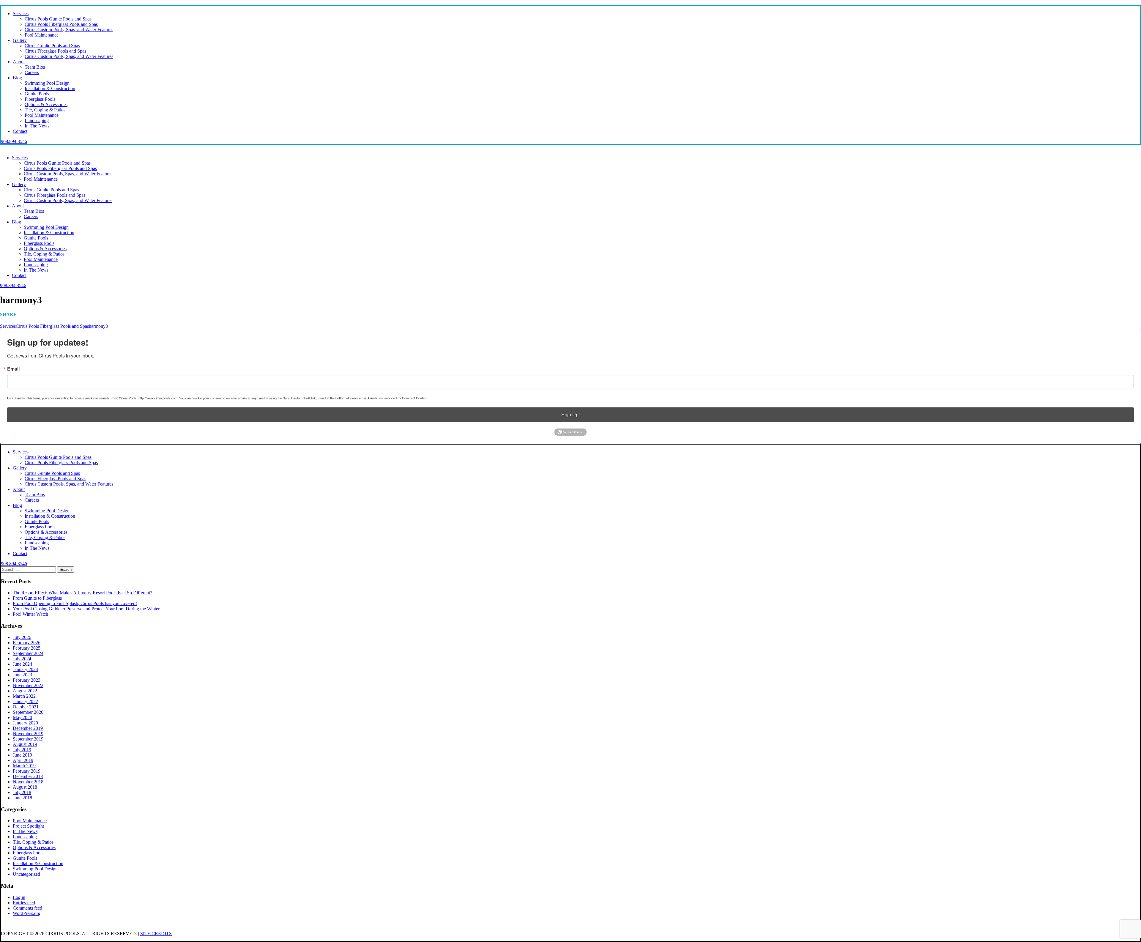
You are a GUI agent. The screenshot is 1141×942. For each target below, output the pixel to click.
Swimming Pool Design (47, 83)
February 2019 (26, 771)
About (19, 61)
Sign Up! (570, 414)
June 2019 (22, 754)
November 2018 (28, 781)
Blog (17, 77)
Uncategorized (26, 874)
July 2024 (22, 658)
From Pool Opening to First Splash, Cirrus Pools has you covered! (75, 603)
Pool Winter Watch (30, 614)
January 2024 (25, 669)
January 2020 (25, 722)
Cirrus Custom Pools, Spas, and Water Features (69, 29)
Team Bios (35, 67)
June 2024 (22, 664)
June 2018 (22, 797)
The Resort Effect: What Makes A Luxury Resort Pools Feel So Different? (82, 592)
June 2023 (22, 674)
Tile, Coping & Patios (45, 109)
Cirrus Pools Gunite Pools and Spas (58, 18)
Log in (19, 897)
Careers (32, 72)
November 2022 (28, 685)
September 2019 (28, 738)
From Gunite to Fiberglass (37, 598)
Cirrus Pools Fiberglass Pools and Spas (61, 24)
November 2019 (28, 733)
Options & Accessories (46, 104)
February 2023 (26, 680)
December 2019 (28, 728)
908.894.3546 (14, 141)
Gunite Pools (37, 93)
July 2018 (22, 792)
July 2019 (22, 749)
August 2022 (25, 690)
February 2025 (26, 647)
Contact (20, 131)
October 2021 (26, 706)
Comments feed (27, 908)
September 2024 (28, 653)
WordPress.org (26, 913)
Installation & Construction (50, 88)
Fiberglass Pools (40, 99)
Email (13, 368)
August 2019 (25, 744)
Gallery (20, 40)
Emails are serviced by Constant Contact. (398, 398)
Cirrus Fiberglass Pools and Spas (55, 50)
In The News (37, 125)
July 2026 (22, 637)
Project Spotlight (28, 825)
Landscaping (37, 120)
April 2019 (23, 760)
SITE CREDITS (156, 933)
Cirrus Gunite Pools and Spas (52, 45)
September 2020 (28, 712)
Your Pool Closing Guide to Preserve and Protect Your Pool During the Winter (86, 608)
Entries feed (24, 902)
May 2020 (22, 717)
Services (21, 13)
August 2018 (25, 787)
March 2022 (24, 696)
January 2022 (25, 701)
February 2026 (26, 642)
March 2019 (24, 765)
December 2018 (28, 776)
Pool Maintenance (42, 34)
